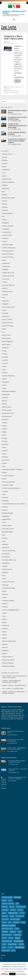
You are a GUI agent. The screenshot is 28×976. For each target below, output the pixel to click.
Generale (5, 313)
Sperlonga (5, 585)
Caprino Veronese (7, 226)
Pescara (4, 441)
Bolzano (4, 207)
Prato (4, 494)
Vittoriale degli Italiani (9, 641)
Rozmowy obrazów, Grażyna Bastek (15, 732)
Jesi (3, 332)
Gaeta (4, 310)
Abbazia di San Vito (10, 90)
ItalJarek (8, 41)
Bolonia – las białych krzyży (16, 685)
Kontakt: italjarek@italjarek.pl (9, 722)
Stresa (4, 591)
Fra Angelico (5, 916)
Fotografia (5, 304)
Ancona (4, 163)
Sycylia (4, 597)
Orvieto (4, 429)
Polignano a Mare (13, 87)
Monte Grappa (6, 410)
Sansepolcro (6, 563)
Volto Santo (10, 947)
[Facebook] (1, 958)
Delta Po (5, 288)
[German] (4, 974)
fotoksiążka (22, 912)
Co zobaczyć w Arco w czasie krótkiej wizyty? (17, 118)
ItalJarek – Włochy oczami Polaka (14, 12)
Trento (4, 613)
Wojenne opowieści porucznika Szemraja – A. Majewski (17, 778)
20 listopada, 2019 (14, 772)
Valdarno (5, 629)
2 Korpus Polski (7, 154)
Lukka (4, 388)
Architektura (6, 170)
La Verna (5, 360)
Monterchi (5, 419)
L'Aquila (4, 354)
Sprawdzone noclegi (8, 588)
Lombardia (5, 382)
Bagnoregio (5, 188)
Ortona (4, 426)
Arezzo (4, 176)
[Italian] (6, 974)
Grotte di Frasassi (7, 323)
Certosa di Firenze (7, 254)
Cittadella (5, 269)
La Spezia (5, 357)
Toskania (5, 607)
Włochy (4, 653)
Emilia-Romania (7, 291)
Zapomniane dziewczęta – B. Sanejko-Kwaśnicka (14, 692)
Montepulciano (7, 416)
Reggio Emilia (6, 519)
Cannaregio (5, 910)
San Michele (6, 557)
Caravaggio (5, 229)
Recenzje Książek (7, 513)
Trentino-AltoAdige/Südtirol (10, 610)
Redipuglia (5, 516)
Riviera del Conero (8, 529)
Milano (4, 404)
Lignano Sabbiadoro (8, 376)
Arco (3, 173)
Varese (4, 632)
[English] (2, 974)
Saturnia (4, 566)
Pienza (4, 454)
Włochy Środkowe (7, 663)
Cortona (4, 282)
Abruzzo (4, 900)
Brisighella (5, 223)
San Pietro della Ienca (9, 560)
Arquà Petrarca (7, 179)
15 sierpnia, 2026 (15, 136)
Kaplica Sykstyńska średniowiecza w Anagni (11, 681)
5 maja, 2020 (13, 780)
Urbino (4, 622)
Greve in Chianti (7, 319)
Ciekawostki (6, 263)
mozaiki (17, 928)
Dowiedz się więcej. (21, 974)
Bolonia (4, 201)
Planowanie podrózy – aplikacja (12, 469)
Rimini (4, 522)
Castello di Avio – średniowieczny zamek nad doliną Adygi (17, 125)
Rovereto (5, 538)
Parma (4, 435)
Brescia (4, 219)
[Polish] (8, 974)
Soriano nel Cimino (8, 582)
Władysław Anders (5, 950)
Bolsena (4, 204)
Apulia (7, 87)
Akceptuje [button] (12, 974)
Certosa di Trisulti (7, 257)
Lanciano (5, 363)
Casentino (5, 238)
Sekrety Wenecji (7, 569)
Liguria (4, 379)
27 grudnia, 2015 (14, 764)
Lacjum (4, 922)
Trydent (4, 944)
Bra (3, 216)
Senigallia (5, 572)
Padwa (4, 432)
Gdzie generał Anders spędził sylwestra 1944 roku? (16, 761)
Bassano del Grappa (8, 198)
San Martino (6, 554)
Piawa (4, 447)
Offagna (4, 422)
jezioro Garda (5, 919)
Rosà (3, 535)
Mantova (5, 397)
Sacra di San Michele (8, 550)
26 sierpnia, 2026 (15, 114)
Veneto (4, 635)
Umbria (4, 619)
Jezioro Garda (6, 338)
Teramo (4, 604)
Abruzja (4, 157)
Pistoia (4, 463)
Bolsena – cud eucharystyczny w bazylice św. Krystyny (14, 676)
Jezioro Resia (6, 344)
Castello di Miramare (8, 248)
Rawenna (5, 507)
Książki (4, 351)
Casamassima (6, 232)
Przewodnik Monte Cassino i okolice (13, 504)
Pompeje (5, 491)
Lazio (3, 369)
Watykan (5, 644)
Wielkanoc (5, 650)
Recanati (5, 510)
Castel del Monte (7, 244)
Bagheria (5, 185)
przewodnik (17, 935)
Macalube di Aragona (9, 391)
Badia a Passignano (8, 182)
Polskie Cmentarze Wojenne (11, 488)
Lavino (4, 366)
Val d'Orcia (5, 625)
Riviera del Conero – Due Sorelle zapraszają (17, 769)
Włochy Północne (7, 657)
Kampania (5, 348)
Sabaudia (5, 544)
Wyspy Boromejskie (8, 666)
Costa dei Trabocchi (8, 285)
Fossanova (5, 301)
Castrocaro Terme (7, 251)
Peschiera (5, 444)
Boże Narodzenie (7, 213)
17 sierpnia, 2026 (15, 129)
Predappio (5, 500)
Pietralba (5, 457)
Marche (4, 401)
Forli (3, 298)
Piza (3, 466)
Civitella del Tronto (8, 273)
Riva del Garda (6, 525)
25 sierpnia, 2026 (15, 121)
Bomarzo (5, 210)
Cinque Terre (6, 266)
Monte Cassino (7, 407)
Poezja (4, 479)
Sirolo (4, 579)
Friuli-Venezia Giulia (8, 307)
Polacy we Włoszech (8, 482)
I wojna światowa (19, 916)
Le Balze (4, 372)
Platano (4, 472)
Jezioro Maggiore (7, 341)
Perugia (4, 438)
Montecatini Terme (8, 413)
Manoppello (6, 394)
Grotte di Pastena (7, 326)
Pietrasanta (5, 460)
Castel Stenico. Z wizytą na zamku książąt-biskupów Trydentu (17, 140)
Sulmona (5, 594)
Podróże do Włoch (8, 476)
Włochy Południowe (8, 660)
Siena (4, 575)
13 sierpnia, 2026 (15, 144)
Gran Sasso (5, 316)
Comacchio (5, 279)
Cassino (4, 241)
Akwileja (4, 160)
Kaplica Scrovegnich (15, 919)
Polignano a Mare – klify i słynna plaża (14, 37)
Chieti (4, 260)
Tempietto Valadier (8, 600)
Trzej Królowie (12, 944)
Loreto (4, 385)
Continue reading (17, 81)
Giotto (11, 916)
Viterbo (4, 638)
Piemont (5, 451)
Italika (4, 329)
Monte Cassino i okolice (7, 928)
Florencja (5, 294)
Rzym (4, 541)
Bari (3, 191)
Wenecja (5, 647)
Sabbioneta (5, 547)
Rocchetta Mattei (7, 532)
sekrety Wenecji (6, 941)
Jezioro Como (6, 335)
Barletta (4, 195)
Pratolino (5, 497)
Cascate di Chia (7, 235)
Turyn (4, 616)
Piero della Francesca (6, 934)
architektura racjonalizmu (8, 903)
